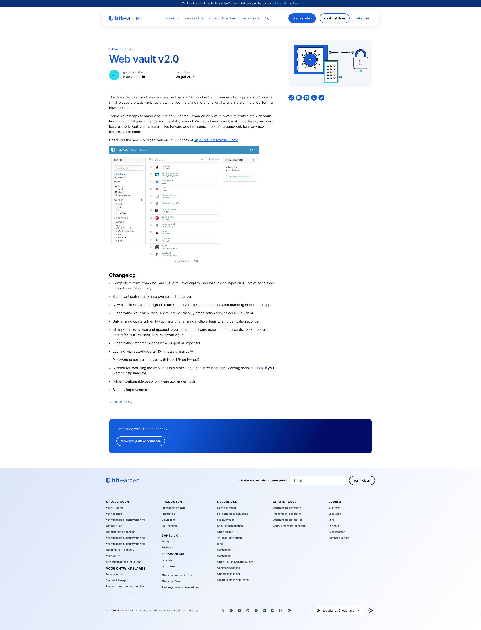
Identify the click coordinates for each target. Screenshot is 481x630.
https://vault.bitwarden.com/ (216, 140)
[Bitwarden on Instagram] (281, 610)
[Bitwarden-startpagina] (125, 18)
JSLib (136, 288)
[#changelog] (107, 275)
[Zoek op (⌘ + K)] (267, 18)
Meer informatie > (286, 3)
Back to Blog (123, 402)
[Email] (314, 98)
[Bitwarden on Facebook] (273, 610)
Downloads (230, 18)
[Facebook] (299, 98)
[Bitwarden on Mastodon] (289, 610)
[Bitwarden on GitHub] (248, 610)
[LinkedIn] (306, 98)
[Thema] (371, 610)
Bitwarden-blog (122, 49)
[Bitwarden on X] (223, 610)
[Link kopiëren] (321, 98)
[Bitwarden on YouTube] (256, 610)
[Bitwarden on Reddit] (231, 610)
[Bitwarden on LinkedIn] (264, 610)
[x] (291, 98)
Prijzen (213, 18)
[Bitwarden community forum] (240, 610)
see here (257, 368)
